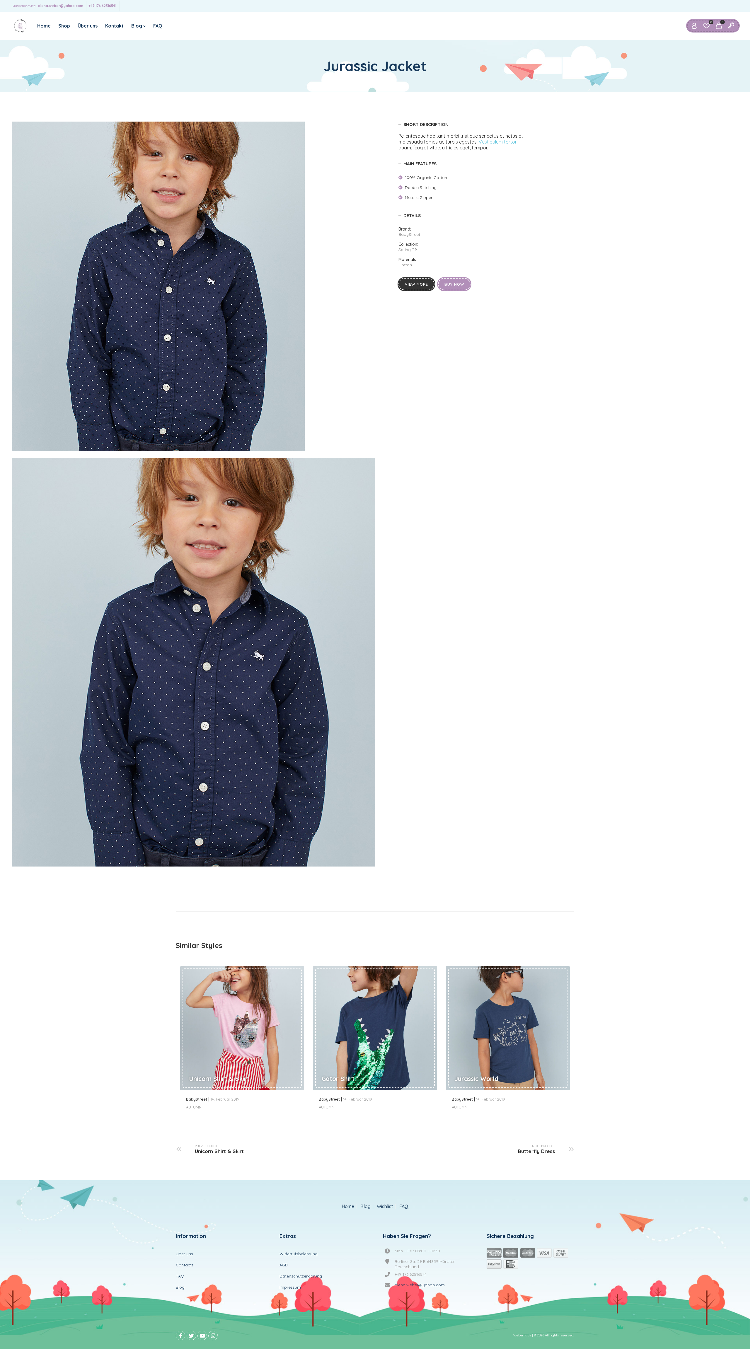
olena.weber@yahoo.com (60, 6)
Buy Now (454, 284)
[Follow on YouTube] (202, 1335)
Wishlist (385, 1206)
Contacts (185, 1265)
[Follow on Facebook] (180, 1335)
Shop (64, 26)
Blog (136, 26)
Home (44, 26)
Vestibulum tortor (498, 142)
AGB (283, 1265)
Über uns (88, 26)
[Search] (731, 25)
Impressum (290, 1287)
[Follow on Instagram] (213, 1335)
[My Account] (694, 25)
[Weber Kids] (20, 25)
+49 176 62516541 (102, 6)
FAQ (157, 26)
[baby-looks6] (158, 286)
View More (416, 284)
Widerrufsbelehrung (298, 1253)
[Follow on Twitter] (191, 1335)
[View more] (242, 1028)
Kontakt (114, 26)
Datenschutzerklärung (300, 1276)
